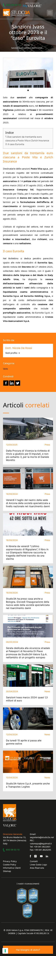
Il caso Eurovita (16, 144)
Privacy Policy (10, 861)
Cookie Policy (9, 864)
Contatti (34, 861)
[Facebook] (6, 383)
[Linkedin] (11, 383)
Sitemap (7, 871)
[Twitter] (17, 383)
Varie (5, 368)
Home (27, 45)
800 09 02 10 (13, 4)
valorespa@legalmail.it (41, 843)
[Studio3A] (16, 12)
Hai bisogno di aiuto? (28, 949)
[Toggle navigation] (50, 13)
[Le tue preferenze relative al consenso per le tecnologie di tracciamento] (5, 951)
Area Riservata (37, 868)
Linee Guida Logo (38, 864)
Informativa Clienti (12, 868)
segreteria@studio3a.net (42, 837)
